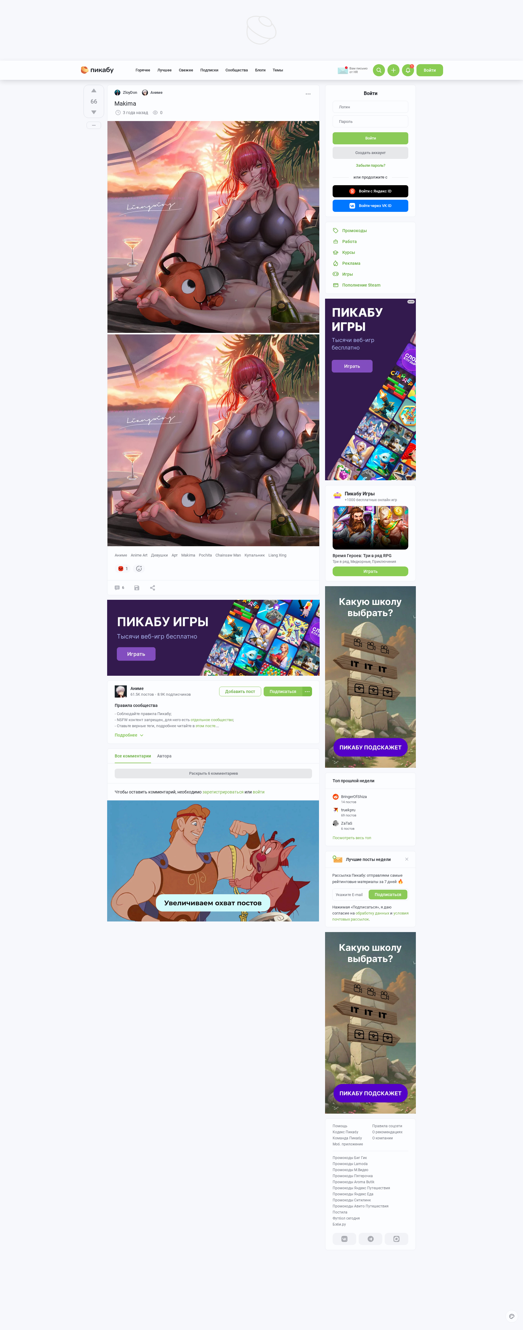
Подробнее (126, 735)
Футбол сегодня (346, 1218)
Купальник (255, 555)
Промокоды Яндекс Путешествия (361, 1188)
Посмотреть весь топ (352, 838)
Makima (188, 555)
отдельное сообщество (212, 720)
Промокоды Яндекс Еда (353, 1194)
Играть (370, 571)
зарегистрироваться (223, 792)
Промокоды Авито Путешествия (361, 1206)
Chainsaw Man (228, 555)
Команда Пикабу (347, 1138)
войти (259, 792)
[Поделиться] (152, 587)
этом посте (205, 726)
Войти (430, 70)
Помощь (340, 1126)
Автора (164, 756)
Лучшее (164, 70)
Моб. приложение (348, 1144)
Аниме (121, 555)
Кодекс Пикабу (345, 1132)
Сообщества (236, 70)
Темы (278, 70)
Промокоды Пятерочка (353, 1176)
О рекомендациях (387, 1132)
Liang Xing (277, 555)
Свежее (186, 70)
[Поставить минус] (94, 112)
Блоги (260, 70)
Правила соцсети (387, 1126)
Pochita (205, 555)
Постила (340, 1212)
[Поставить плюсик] (94, 90)
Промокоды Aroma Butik (353, 1182)
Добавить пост (240, 691)
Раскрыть (213, 773)
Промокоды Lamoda (350, 1164)
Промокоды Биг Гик (350, 1158)
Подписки (209, 70)
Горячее (143, 70)
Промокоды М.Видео (350, 1170)
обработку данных (372, 913)
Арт (175, 555)
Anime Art (139, 555)
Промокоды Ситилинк (352, 1200)
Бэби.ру (339, 1224)
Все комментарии (133, 756)
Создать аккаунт (370, 152)
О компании (382, 1138)
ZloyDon (130, 92)
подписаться (388, 894)
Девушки (159, 555)
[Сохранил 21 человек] (137, 587)
